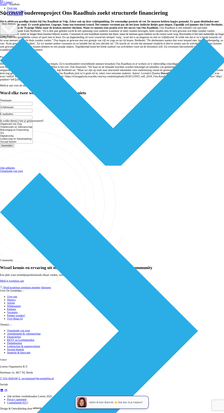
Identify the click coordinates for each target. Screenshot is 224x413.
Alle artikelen (7, 167)
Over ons (12, 8)
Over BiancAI (15, 14)
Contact (8, 2)
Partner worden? (16, 11)
